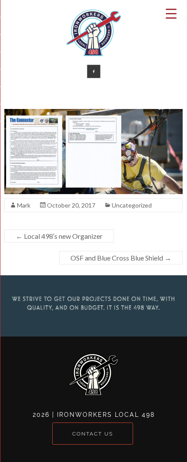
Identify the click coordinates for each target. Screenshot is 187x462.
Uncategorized (132, 205)
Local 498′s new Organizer (59, 236)
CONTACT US (92, 433)
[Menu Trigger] (171, 13)
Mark (23, 205)
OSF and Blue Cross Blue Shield (120, 258)
